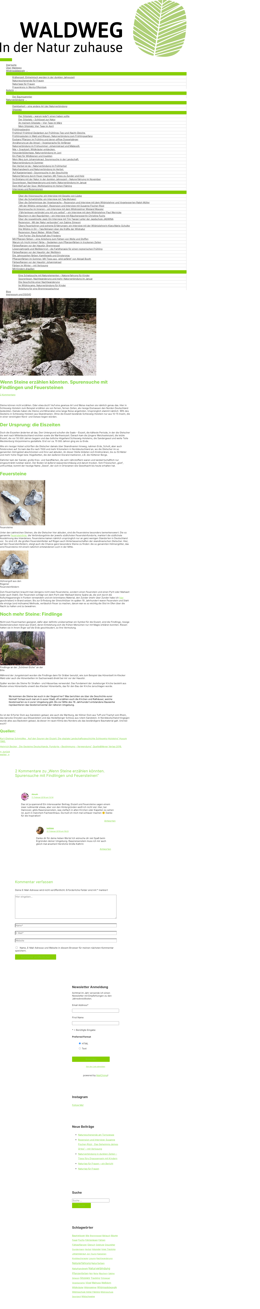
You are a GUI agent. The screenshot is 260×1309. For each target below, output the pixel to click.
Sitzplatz (17, 109)
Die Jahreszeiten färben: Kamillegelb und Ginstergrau (41, 255)
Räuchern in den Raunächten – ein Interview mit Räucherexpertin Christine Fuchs (62, 215)
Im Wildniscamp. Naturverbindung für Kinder (42, 285)
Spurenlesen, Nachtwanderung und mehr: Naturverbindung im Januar (49, 182)
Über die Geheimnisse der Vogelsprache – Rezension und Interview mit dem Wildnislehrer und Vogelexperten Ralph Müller (84, 202)
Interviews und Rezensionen (27, 189)
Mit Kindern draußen (23, 268)
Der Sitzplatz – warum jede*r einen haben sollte (44, 116)
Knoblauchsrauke (80, 1258)
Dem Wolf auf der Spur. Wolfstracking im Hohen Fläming (42, 185)
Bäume (114, 1235)
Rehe (95, 1273)
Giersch (91, 1244)
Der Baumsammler (22, 96)
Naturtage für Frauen (23, 83)
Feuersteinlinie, (19, 535)
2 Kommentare (7, 394)
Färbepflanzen (79, 1244)
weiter (4, 754)
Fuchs (81, 1240)
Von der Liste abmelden (95, 1066)
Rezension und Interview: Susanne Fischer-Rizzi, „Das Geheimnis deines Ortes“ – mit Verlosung (98, 1144)
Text (84, 1048)
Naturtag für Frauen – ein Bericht (95, 1163)
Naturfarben (98, 1263)
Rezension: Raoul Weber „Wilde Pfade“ (39, 232)
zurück (5, 751)
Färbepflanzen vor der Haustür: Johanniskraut (36, 262)
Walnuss (96, 1282)
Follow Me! (78, 1105)
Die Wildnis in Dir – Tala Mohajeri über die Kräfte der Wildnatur (52, 229)
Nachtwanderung (104, 1258)
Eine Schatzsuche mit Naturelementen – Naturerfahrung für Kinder (54, 275)
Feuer (75, 1240)
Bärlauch (106, 1235)
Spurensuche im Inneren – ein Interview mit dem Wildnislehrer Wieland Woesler (61, 209)
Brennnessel (96, 1235)
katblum (50, 828)
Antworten (110, 820)
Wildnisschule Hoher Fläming (86, 1292)
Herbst (88, 1249)
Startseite (11, 64)
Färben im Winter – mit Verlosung (30, 265)
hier (121, 597)
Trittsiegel (105, 1278)
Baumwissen (78, 1235)
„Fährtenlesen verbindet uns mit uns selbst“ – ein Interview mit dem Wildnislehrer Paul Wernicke (70, 212)
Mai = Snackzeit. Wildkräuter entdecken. (33, 149)
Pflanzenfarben (80, 1273)
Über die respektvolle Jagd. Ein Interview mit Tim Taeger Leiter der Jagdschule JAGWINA (66, 219)
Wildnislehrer (90, 1287)
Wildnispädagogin (15, 70)
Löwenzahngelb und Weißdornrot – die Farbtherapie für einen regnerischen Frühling (57, 248)
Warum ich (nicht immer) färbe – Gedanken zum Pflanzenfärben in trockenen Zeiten (56, 242)
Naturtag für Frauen (88, 1168)
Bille (87, 1235)
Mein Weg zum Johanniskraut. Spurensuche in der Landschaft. (45, 159)
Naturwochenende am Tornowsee (96, 1134)
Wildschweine (88, 1296)
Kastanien (101, 1254)
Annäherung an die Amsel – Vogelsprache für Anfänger (41, 142)
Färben (101, 1240)
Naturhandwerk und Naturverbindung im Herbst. (38, 169)
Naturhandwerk (80, 1268)
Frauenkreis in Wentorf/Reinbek (29, 87)
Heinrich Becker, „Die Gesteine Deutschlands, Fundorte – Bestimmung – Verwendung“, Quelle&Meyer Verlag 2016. (61, 746)
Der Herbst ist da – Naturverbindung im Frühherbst (39, 166)
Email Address (80, 1005)
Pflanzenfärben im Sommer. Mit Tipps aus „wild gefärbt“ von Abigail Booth (51, 258)
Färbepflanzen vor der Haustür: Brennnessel (36, 245)
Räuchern (103, 1273)
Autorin (10, 90)
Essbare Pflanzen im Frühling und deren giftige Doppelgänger (45, 139)
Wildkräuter (78, 1287)
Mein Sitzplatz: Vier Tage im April (36, 126)
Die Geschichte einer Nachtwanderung (39, 282)
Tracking (95, 1278)
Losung (92, 1258)
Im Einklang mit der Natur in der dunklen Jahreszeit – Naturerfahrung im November (56, 179)
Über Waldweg (14, 67)
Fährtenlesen (91, 1240)
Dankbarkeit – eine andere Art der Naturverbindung (39, 106)
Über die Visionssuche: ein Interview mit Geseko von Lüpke (50, 195)
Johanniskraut (79, 1254)
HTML (85, 1043)
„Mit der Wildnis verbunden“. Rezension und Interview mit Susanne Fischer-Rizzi (61, 205)
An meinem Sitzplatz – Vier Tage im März (40, 122)
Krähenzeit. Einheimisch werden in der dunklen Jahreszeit (43, 77)
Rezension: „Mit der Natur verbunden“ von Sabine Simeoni (50, 222)
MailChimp (102, 1075)
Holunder (96, 1249)
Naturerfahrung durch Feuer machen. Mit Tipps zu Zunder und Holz (48, 175)
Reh (91, 1273)
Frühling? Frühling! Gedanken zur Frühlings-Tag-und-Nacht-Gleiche (49, 132)
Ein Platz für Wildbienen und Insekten (32, 156)
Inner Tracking (108, 1249)
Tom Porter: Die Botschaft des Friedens (40, 235)
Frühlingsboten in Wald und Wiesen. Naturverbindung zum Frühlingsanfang (52, 136)
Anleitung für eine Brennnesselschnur (39, 288)
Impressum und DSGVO (18, 294)
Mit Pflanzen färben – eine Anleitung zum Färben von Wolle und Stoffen (50, 238)
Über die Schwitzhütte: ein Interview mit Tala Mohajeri (47, 199)
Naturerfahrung (81, 1263)
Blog (8, 291)
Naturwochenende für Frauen (28, 80)
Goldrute (100, 1245)
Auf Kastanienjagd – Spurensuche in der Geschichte (40, 172)
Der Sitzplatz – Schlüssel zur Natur (37, 119)
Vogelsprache (78, 1283)
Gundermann (78, 1249)
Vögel (88, 1282)
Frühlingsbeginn (21, 129)
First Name (78, 1017)
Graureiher (110, 1245)
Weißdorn (106, 1282)
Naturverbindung (15, 99)
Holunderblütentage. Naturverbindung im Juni (36, 152)
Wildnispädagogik (107, 1287)
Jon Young (92, 1254)
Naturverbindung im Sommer (27, 162)
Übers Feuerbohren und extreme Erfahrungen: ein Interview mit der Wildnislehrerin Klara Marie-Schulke (74, 225)
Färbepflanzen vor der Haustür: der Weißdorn (36, 252)
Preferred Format (81, 1036)
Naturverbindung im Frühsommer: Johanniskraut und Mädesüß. (46, 146)
